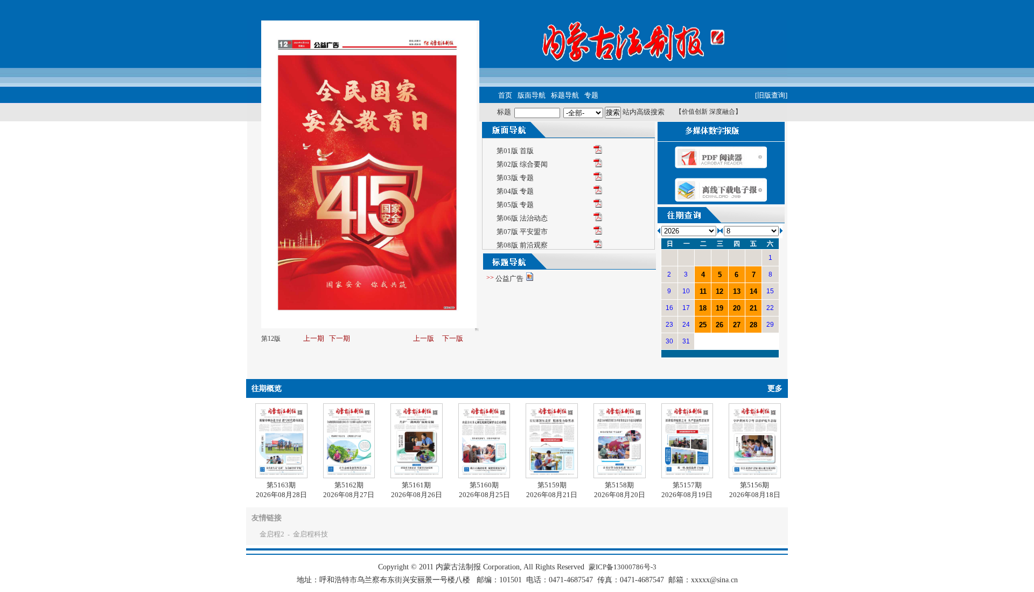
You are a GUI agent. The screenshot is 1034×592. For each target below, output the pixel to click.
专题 (591, 95)
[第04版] (597, 192)
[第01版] (597, 151)
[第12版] (721, 202)
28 (753, 325)
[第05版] (597, 205)
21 (753, 308)
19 (719, 308)
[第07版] (597, 232)
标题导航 (565, 95)
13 (736, 291)
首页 (505, 95)
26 (719, 325)
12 (719, 291)
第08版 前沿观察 (522, 245)
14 (753, 291)
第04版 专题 (515, 191)
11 (703, 291)
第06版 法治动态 (522, 218)
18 (703, 308)
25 (703, 325)
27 (736, 325)
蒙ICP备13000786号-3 (622, 567)
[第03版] (597, 178)
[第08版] (597, 246)
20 (736, 308)
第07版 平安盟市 (522, 232)
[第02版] (597, 165)
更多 (775, 388)
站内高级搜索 (644, 112)
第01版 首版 (515, 151)
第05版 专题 (515, 205)
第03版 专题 (515, 178)
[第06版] (597, 219)
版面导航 (532, 95)
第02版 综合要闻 (522, 164)
